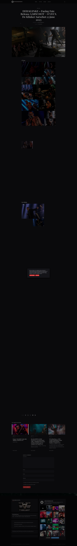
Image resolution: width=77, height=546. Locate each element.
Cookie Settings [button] (32, 275)
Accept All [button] (37, 275)
